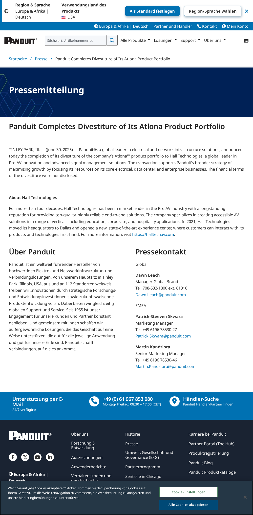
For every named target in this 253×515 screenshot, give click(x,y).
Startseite (18, 59)
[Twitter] (25, 461)
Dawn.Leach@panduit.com (160, 294)
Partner (160, 26)
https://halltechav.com (153, 234)
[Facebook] (13, 461)
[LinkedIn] (50, 461)
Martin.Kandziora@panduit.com (165, 366)
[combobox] (75, 40)
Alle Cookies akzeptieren (188, 504)
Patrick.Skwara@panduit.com (163, 336)
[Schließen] (245, 497)
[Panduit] (21, 39)
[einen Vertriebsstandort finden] (174, 401)
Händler (184, 26)
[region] (126, 498)
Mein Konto (237, 26)
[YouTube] (38, 461)
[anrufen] (94, 401)
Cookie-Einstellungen (189, 492)
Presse (41, 59)
